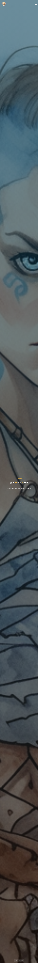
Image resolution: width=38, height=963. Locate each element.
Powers (18, 479)
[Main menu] (35, 4)
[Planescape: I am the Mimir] (4, 3)
